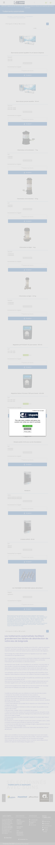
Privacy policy (27, 431)
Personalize (27, 428)
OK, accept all (28, 426)
